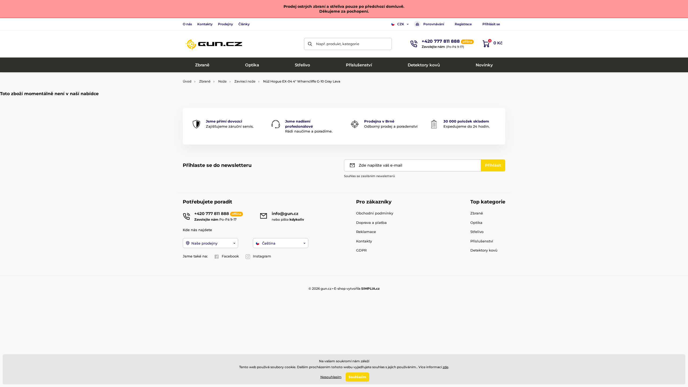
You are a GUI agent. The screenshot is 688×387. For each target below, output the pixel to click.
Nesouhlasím (331, 377)
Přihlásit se (491, 24)
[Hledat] (310, 44)
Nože (222, 81)
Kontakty (205, 24)
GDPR (361, 250)
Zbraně (204, 81)
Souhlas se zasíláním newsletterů (369, 176)
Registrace (463, 24)
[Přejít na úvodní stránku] (214, 44)
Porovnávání (433, 24)
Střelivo (476, 232)
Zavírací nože (244, 81)
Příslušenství (481, 241)
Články (244, 24)
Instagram (262, 256)
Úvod (187, 81)
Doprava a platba (371, 222)
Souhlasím (357, 377)
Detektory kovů (483, 250)
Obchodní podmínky (374, 213)
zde (445, 367)
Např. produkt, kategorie (337, 44)
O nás (187, 24)
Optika (476, 222)
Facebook (230, 256)
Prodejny (225, 24)
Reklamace (366, 232)
